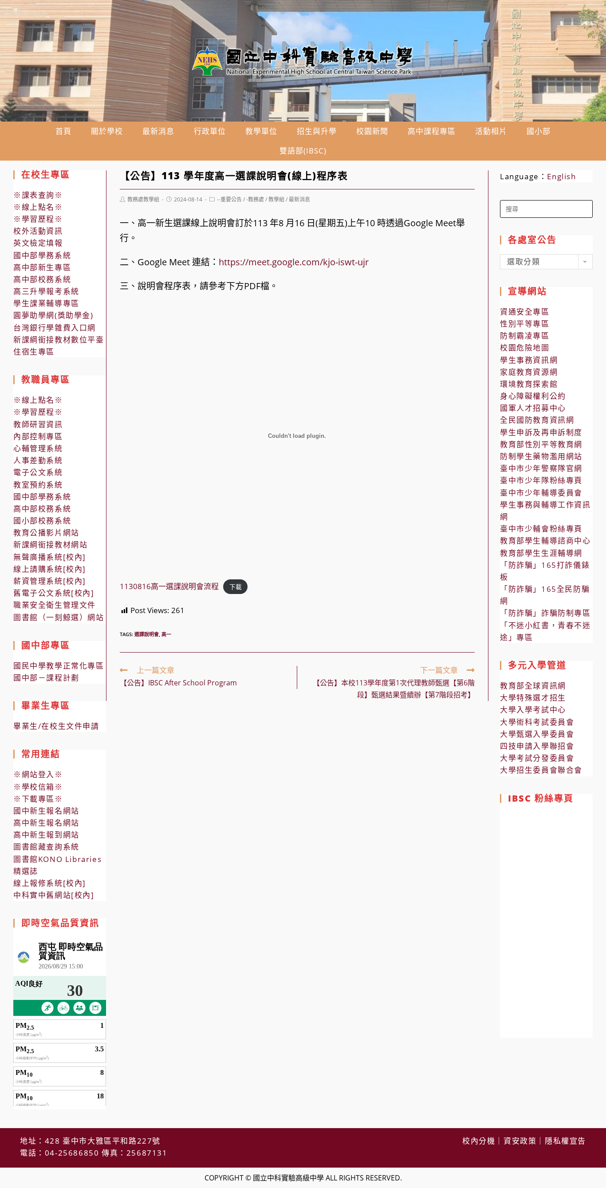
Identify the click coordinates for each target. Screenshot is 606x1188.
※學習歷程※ (38, 219)
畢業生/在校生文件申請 (56, 726)
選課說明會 (146, 634)
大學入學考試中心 (533, 709)
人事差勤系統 (38, 460)
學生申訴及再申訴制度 (541, 432)
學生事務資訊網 (529, 360)
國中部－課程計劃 (46, 678)
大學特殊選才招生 (533, 697)
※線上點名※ (38, 207)
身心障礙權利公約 (533, 396)
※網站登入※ (38, 774)
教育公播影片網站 (46, 532)
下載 (235, 586)
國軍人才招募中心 (533, 408)
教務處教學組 (143, 199)
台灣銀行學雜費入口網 (54, 328)
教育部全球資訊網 (533, 686)
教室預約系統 (38, 485)
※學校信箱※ (38, 787)
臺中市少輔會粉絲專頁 (541, 528)
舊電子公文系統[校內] (53, 593)
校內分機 (478, 1141)
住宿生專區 (34, 351)
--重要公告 (229, 199)
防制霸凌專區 (525, 335)
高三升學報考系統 (46, 291)
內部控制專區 (38, 436)
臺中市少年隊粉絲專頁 (541, 480)
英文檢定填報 (38, 243)
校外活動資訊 (38, 231)
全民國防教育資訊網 (537, 420)
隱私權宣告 (565, 1141)
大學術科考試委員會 (537, 722)
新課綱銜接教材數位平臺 (58, 339)
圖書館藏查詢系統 (46, 847)
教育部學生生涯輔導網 (541, 553)
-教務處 (255, 199)
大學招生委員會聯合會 (541, 770)
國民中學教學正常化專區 (58, 666)
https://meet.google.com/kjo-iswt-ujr (294, 262)
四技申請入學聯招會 (537, 746)
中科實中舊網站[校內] (53, 895)
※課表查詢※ (38, 195)
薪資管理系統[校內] (49, 581)
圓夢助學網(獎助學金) (53, 315)
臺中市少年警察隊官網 (541, 468)
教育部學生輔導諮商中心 (545, 540)
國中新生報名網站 (46, 811)
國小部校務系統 (42, 520)
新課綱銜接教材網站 (50, 544)
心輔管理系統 (38, 448)
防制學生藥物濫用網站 (541, 456)
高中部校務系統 (42, 279)
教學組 (276, 199)
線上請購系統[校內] (49, 569)
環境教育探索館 (529, 384)
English (561, 176)
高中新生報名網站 (46, 823)
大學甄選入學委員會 (537, 734)
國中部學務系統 (42, 255)
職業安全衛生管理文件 (54, 605)
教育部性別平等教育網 (541, 444)
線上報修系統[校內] (49, 883)
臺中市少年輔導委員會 (541, 493)
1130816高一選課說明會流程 (169, 586)
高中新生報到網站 (46, 835)
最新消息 (299, 199)
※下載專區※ (38, 799)
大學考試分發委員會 (537, 758)
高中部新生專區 (42, 267)
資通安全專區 (525, 312)
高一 (166, 634)
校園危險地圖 (525, 347)
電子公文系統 (38, 472)
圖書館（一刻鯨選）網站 (58, 617)
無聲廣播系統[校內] (49, 557)
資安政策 (520, 1141)
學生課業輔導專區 (46, 303)
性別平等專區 (525, 324)
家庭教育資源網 (529, 372)
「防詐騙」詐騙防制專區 (545, 613)
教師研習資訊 (38, 424)
